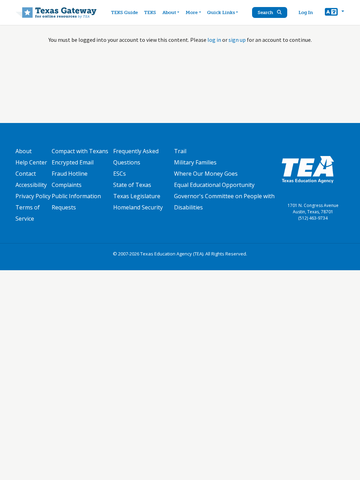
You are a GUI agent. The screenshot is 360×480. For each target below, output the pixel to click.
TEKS (150, 12)
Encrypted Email (73, 162)
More (192, 12)
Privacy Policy (33, 196)
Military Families (195, 162)
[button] (334, 13)
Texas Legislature (136, 196)
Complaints (67, 185)
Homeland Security (138, 207)
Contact (25, 173)
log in (214, 39)
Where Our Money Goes (206, 173)
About (169, 12)
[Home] (56, 12)
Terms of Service (27, 212)
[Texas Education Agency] (307, 169)
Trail (180, 151)
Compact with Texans (80, 151)
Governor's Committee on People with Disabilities (224, 201)
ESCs (119, 173)
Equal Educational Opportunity (214, 185)
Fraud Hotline (70, 173)
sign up (237, 39)
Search (266, 12)
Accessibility (31, 185)
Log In (305, 12)
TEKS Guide (124, 12)
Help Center (31, 162)
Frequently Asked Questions (136, 156)
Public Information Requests (76, 201)
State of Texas (132, 185)
